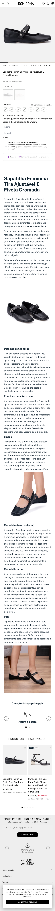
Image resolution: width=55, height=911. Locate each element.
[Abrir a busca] (8, 3)
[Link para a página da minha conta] (48, 3)
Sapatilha (26, 66)
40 (44, 109)
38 (31, 109)
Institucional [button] (7, 876)
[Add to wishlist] (51, 72)
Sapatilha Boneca (37, 66)
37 (25, 109)
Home (4, 66)
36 (18, 109)
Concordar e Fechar (27, 902)
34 (5, 109)
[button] (4, 62)
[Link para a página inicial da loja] (26, 3)
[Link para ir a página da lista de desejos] (43, 3)
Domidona (15, 66)
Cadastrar (27, 835)
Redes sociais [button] (8, 870)
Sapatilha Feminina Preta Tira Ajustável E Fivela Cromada (49, 66)
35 (12, 109)
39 (37, 109)
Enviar (6, 137)
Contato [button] (5, 882)
